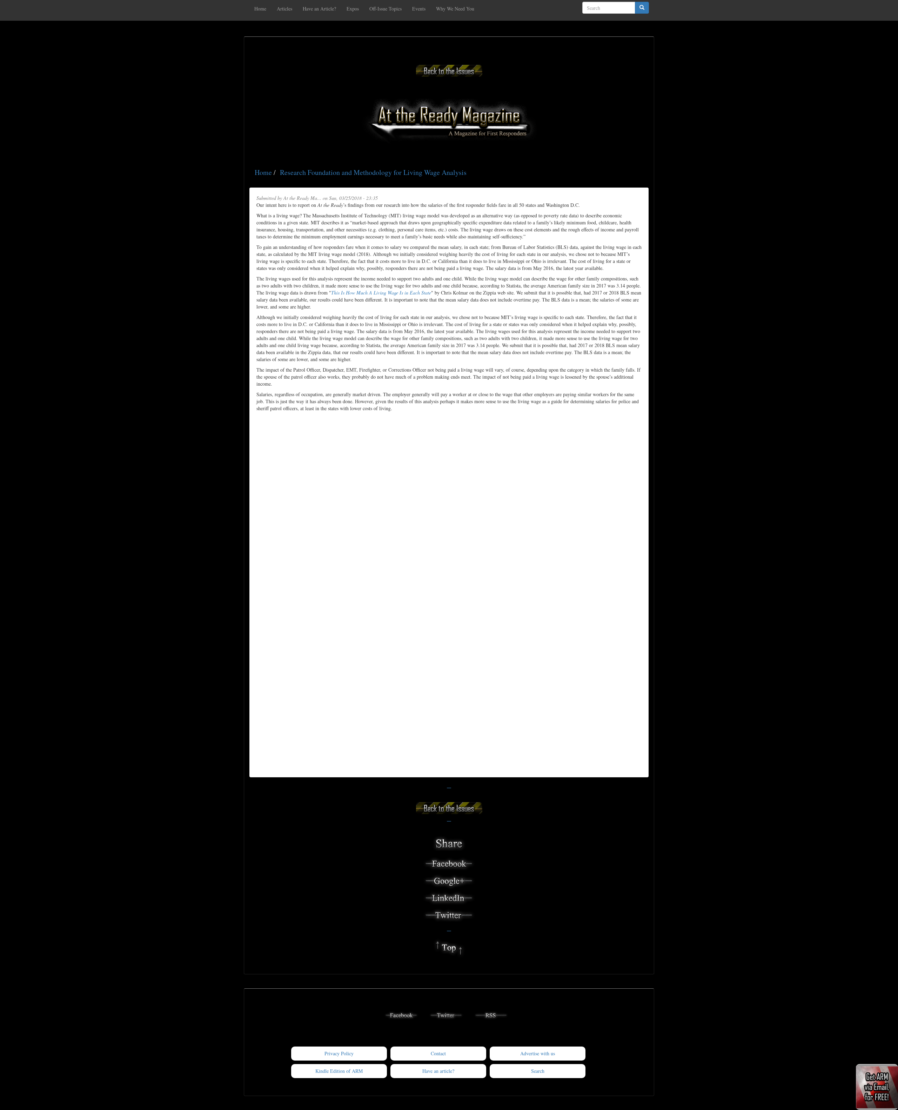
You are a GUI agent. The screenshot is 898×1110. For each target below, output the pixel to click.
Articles (284, 8)
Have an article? (438, 1071)
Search (537, 1071)
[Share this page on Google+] (449, 880)
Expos (353, 8)
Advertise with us (537, 1053)
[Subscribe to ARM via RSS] (491, 1014)
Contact (438, 1053)
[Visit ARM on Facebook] (401, 1014)
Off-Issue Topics (385, 8)
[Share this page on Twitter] (449, 914)
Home (260, 8)
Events (418, 8)
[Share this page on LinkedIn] (449, 897)
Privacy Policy (339, 1053)
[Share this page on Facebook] (449, 862)
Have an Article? (319, 8)
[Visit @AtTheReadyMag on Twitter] (446, 1014)
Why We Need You (455, 8)
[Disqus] (449, 499)
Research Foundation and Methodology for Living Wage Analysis (373, 172)
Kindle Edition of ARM (339, 1071)
